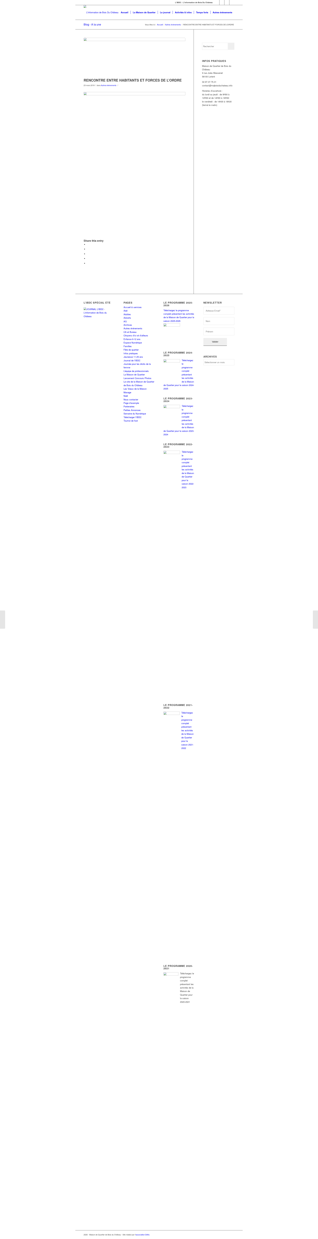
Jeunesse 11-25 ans (133, 356)
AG (125, 321)
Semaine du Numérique (135, 413)
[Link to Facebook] (216, 2)
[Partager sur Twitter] (88, 249)
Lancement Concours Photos (137, 378)
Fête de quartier (131, 349)
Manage (127, 392)
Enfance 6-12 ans (132, 339)
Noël (126, 395)
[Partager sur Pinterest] (88, 253)
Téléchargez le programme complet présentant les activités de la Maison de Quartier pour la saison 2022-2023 (188, 469)
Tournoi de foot (131, 420)
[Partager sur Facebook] (88, 244)
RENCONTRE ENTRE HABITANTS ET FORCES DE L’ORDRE (133, 80)
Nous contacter (131, 399)
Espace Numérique (133, 342)
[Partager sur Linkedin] (88, 258)
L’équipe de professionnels (136, 371)
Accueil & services (133, 307)
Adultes (127, 314)
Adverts (127, 317)
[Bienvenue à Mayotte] (2, 619)
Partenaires (129, 406)
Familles (128, 346)
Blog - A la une (92, 24)
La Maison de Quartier (134, 374)
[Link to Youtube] (231, 2)
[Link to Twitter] (221, 2)
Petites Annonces (132, 410)
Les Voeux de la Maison (135, 388)
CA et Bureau (130, 332)
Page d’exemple (131, 403)
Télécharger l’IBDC (132, 417)
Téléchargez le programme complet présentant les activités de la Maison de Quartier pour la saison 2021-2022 (187, 730)
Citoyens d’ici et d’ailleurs (136, 335)
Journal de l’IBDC (132, 360)
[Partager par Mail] (88, 263)
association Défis (143, 1234)
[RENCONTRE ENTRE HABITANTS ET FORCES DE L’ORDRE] (134, 57)
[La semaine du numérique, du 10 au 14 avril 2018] (315, 619)
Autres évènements (173, 24)
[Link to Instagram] (226, 2)
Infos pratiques (131, 353)
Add (125, 310)
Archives (128, 324)
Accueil (160, 24)
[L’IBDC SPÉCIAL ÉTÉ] (99, 329)
